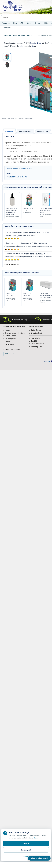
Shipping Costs (36, 333)
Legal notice (9, 344)
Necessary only (26, 850)
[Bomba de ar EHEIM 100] (7, 56)
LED (21, 23)
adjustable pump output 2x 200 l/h (27, 299)
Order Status (36, 330)
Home (7, 330)
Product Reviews (37, 344)
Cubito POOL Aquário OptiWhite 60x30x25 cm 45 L (46, 295)
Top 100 (34, 341)
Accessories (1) (25, 131)
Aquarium (6, 23)
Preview (12, 205)
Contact (8, 341)
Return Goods (10, 336)
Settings (26, 856)
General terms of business (15, 333)
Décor (37, 23)
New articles (35, 338)
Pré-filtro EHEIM (28, 208)
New (15, 23)
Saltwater (7, 27)
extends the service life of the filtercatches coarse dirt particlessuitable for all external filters (29, 212)
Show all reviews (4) (11, 264)
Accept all (26, 843)
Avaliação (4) (42, 131)
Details (36, 838)
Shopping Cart (36, 347)
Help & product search (39, 858)
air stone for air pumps (12, 216)
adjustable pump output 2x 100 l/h (10, 299)
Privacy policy (10, 339)
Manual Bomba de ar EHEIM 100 (19, 169)
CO (28, 23)
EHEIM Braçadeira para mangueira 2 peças (46, 210)
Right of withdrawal (12, 350)
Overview (9, 131)
